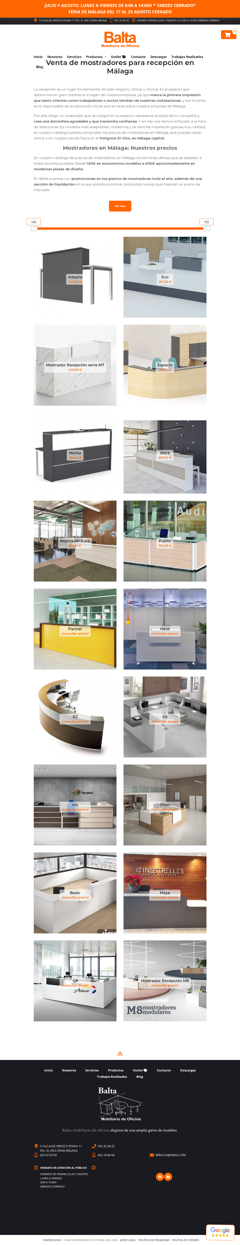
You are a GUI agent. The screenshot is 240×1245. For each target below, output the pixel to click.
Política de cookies (185, 1240)
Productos (94, 57)
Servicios (74, 57)
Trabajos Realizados (187, 57)
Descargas (158, 57)
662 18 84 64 (106, 1155)
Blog (39, 67)
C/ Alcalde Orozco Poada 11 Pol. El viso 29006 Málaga (73, 20)
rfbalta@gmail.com (171, 1155)
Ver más (120, 206)
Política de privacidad (154, 1240)
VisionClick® (52, 1240)
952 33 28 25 (121, 20)
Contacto (138, 57)
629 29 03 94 (48, 1155)
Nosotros (54, 57)
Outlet (116, 57)
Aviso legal (128, 1240)
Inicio (38, 57)
